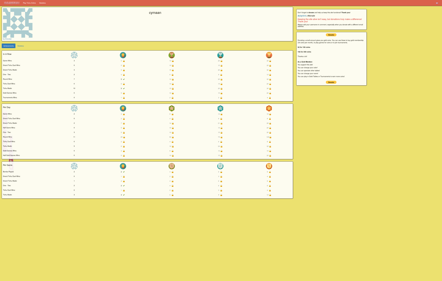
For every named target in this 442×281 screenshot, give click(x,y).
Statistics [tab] (20, 46)
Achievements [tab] (8, 46)
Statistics (42, 3)
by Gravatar (7, 39)
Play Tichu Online (29, 3)
